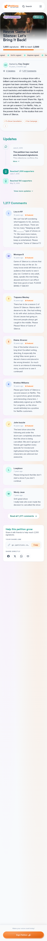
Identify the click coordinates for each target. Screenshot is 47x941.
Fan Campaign (31, 121)
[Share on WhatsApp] (21, 556)
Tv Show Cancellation (13, 121)
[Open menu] (40, 6)
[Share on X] (15, 556)
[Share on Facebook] (8, 556)
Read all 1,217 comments (23, 516)
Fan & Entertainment (12, 17)
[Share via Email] (28, 556)
